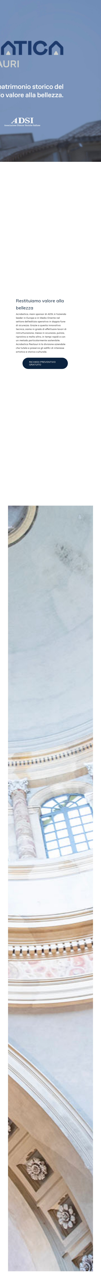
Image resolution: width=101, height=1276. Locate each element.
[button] (45, 363)
